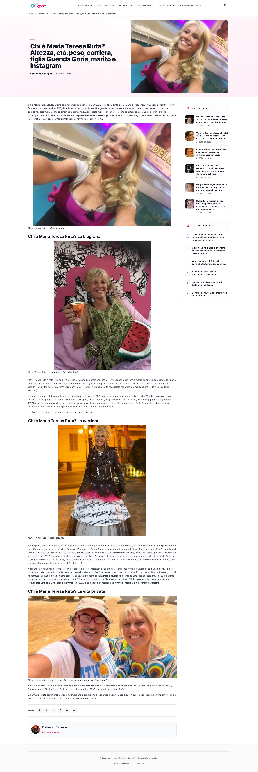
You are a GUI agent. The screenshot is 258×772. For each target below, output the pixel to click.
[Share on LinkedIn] (53, 710)
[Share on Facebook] (39, 710)
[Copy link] (74, 710)
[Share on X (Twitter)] (46, 710)
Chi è (33, 39)
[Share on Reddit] (67, 710)
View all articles (49, 732)
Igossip (124, 763)
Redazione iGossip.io (41, 73)
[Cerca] (225, 5)
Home (30, 14)
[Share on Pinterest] (60, 710)
